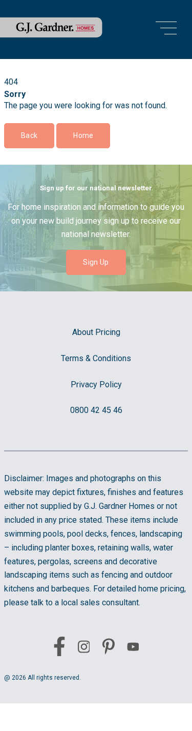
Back (29, 135)
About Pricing (96, 332)
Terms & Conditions (96, 358)
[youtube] (133, 648)
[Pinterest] (108, 648)
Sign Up (96, 262)
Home (83, 135)
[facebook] (59, 648)
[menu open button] (166, 29)
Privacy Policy (96, 384)
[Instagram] (84, 649)
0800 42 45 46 (96, 410)
